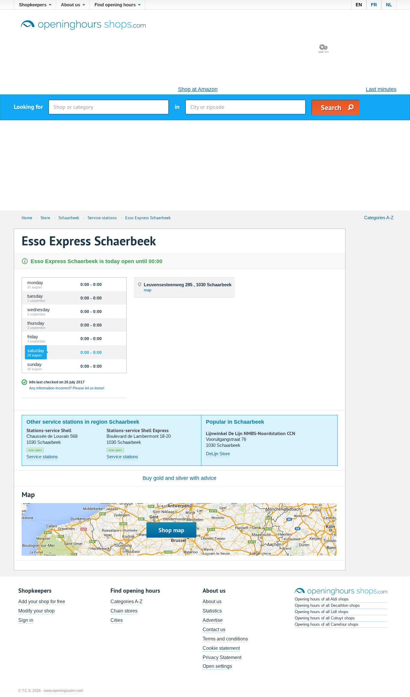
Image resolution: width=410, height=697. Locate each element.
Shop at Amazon (198, 89)
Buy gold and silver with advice (179, 478)
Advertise (213, 620)
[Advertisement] (205, 165)
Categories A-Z (378, 217)
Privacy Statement (222, 657)
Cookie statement (221, 648)
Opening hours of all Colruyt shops (325, 618)
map (147, 290)
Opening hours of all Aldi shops (322, 599)
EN (359, 4)
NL (389, 4)
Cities (116, 620)
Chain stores (123, 610)
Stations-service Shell (48, 430)
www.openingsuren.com (63, 691)
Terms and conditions (225, 638)
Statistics (212, 610)
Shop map (171, 530)
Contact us (214, 629)
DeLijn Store (218, 453)
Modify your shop (36, 610)
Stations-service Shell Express (138, 430)
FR (374, 4)
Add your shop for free (41, 601)
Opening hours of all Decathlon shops (327, 605)
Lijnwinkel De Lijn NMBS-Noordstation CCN (250, 433)
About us (212, 601)
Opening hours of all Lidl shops (321, 611)
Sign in (25, 620)
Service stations (42, 456)
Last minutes (381, 89)
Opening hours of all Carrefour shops (326, 624)
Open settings (217, 666)
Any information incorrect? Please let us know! (66, 388)
